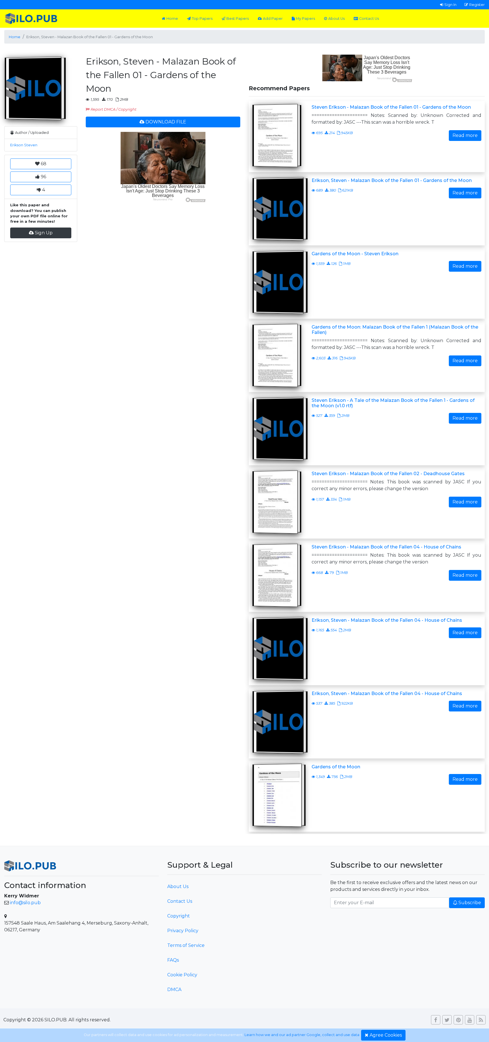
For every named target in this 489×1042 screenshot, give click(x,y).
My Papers (305, 18)
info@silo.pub (25, 902)
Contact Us (369, 18)
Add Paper (273, 18)
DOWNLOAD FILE (165, 122)
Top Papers (202, 18)
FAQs (173, 960)
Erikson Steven (23, 145)
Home (172, 18)
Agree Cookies (386, 1035)
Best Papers (237, 18)
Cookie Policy (182, 974)
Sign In (450, 4)
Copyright (178, 916)
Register (477, 4)
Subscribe (469, 902)
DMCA (174, 989)
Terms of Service (186, 945)
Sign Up (44, 232)
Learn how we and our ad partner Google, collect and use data (301, 1035)
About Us (336, 18)
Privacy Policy (182, 930)
